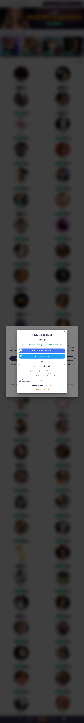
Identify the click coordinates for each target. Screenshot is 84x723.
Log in (50, 385)
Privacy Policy (60, 373)
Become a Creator (42, 390)
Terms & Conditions (48, 373)
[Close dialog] (64, 331)
